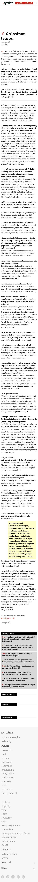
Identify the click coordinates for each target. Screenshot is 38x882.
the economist (9, 793)
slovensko (7, 750)
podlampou (8, 777)
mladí (5, 844)
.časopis (4, 42)
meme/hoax (8, 841)
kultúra (6, 802)
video (4, 821)
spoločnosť (7, 789)
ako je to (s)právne (11, 825)
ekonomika (8, 769)
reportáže (7, 765)
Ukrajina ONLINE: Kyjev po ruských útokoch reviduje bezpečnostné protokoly (18, 679)
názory (5, 758)
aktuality (7, 741)
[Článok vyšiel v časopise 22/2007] (3, 33)
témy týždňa (8, 773)
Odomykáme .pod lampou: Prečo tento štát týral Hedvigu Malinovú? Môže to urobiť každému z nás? (18, 639)
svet (4, 754)
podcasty (6, 781)
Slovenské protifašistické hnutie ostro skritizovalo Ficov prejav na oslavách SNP (16, 673)
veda (4, 810)
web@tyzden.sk (7, 618)
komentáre (7, 829)
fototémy (7, 817)
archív (5, 858)
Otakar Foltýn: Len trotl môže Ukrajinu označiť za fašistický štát (17, 655)
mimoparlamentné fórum (16, 833)
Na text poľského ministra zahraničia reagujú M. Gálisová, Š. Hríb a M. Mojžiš (18, 686)
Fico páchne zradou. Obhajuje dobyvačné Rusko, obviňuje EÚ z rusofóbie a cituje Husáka (18, 661)
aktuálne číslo (9, 854)
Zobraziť (11, 694)
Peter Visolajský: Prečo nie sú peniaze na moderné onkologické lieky (18, 667)
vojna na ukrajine (11, 737)
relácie (5, 785)
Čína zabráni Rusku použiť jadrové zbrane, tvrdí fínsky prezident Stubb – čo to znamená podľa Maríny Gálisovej (17, 647)
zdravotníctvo (9, 837)
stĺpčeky (6, 806)
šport (4, 813)
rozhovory (7, 762)
